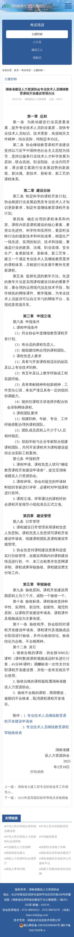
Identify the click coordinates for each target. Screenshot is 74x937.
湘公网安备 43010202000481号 (41, 925)
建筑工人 (37, 49)
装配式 (37, 57)
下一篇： (36, 797)
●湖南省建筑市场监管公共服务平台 (55, 861)
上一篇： (36, 789)
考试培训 (26, 70)
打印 (33, 771)
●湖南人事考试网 (14, 869)
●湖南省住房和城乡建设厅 (55, 852)
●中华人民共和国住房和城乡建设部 (20, 828)
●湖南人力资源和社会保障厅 (20, 861)
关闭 (40, 771)
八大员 (37, 42)
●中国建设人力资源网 (17, 847)
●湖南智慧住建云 (14, 852)
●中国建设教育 (48, 836)
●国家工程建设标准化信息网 (55, 871)
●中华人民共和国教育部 (53, 826)
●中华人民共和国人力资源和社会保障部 (20, 839)
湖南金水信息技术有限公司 (44, 920)
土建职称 (37, 34)
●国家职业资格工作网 (52, 847)
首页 (16, 70)
